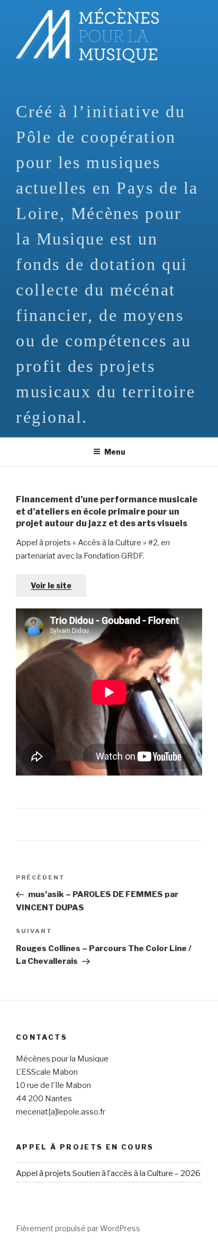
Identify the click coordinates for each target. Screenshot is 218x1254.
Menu (114, 451)
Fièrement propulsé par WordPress (78, 1228)
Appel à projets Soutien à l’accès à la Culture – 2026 (108, 1173)
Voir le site (51, 585)
